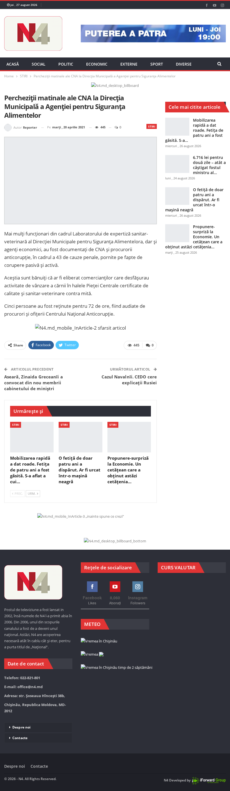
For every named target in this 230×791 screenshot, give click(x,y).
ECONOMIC (96, 64)
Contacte (19, 738)
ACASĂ (12, 64)
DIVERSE (184, 64)
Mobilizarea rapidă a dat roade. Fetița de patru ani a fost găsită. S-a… (194, 130)
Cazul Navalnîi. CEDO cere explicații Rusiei (129, 379)
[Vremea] (92, 654)
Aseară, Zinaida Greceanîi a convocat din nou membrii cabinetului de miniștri (33, 382)
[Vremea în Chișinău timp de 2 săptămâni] (116, 667)
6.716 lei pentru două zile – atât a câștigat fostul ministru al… (209, 165)
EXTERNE (128, 64)
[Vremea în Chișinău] (99, 641)
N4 (166, 780)
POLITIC (65, 64)
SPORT (156, 64)
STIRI (151, 126)
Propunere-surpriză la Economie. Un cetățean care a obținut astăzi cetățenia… (193, 236)
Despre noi (21, 727)
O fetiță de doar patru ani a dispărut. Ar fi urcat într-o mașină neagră (194, 199)
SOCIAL (38, 64)
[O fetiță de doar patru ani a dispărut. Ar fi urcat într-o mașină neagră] (80, 437)
